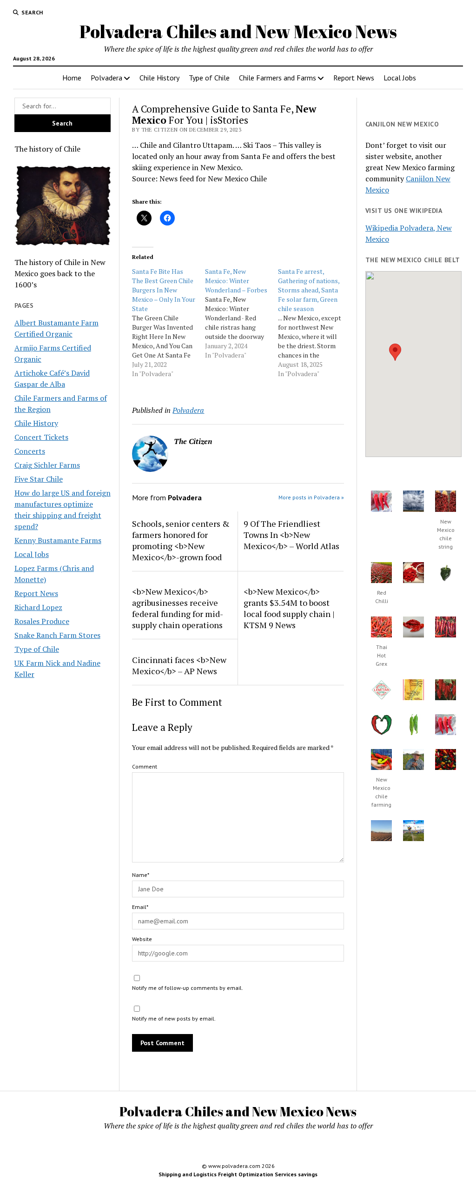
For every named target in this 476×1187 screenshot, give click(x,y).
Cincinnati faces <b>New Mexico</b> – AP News (179, 665)
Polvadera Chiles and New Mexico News (238, 31)
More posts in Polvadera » (311, 497)
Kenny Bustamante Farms (57, 540)
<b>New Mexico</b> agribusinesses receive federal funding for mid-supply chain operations (177, 608)
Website (142, 938)
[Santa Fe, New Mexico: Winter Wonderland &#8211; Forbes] (241, 313)
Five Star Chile (38, 479)
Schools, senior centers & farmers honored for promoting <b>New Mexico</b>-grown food (181, 540)
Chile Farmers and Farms (277, 77)
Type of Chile (209, 77)
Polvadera (106, 77)
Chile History (159, 77)
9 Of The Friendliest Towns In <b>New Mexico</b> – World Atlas (291, 534)
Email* (140, 906)
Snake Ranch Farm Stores (57, 635)
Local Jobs (399, 77)
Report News (353, 77)
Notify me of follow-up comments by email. (187, 987)
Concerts (29, 451)
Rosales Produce (41, 621)
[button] (395, 352)
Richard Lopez (38, 607)
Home (71, 77)
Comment (144, 766)
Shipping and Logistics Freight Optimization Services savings (238, 1174)
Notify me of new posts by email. (174, 1018)
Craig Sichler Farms (47, 465)
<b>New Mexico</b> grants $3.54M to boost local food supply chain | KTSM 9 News (289, 608)
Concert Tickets (41, 437)
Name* (140, 874)
